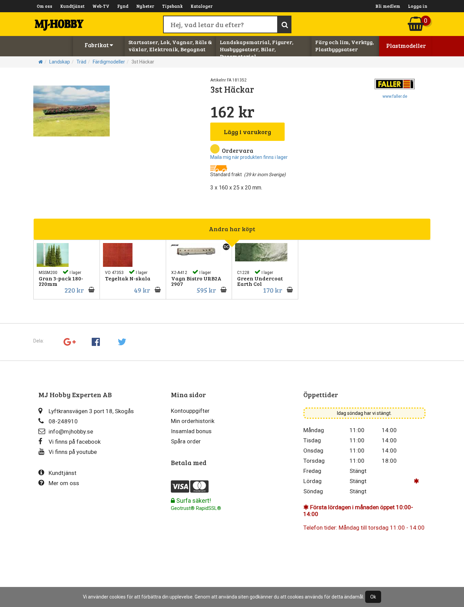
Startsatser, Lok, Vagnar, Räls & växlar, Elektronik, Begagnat (170, 45)
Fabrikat (97, 45)
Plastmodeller (406, 46)
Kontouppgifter (190, 410)
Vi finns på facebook (75, 441)
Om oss (44, 6)
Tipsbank (172, 6)
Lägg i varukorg (247, 132)
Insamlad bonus (191, 431)
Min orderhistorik (192, 421)
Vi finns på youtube (73, 451)
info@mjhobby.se (71, 431)
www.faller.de (394, 96)
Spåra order (186, 441)
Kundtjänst (72, 6)
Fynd (122, 6)
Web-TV (100, 6)
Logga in (417, 6)
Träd (81, 62)
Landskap (59, 62)
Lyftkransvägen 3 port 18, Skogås (91, 411)
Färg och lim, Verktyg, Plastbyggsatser (344, 45)
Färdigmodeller (109, 62)
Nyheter (145, 6)
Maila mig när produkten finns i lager (249, 157)
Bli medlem (387, 6)
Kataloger (202, 6)
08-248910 (63, 421)
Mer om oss (64, 483)
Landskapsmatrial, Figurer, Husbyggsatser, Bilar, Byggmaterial (256, 49)
